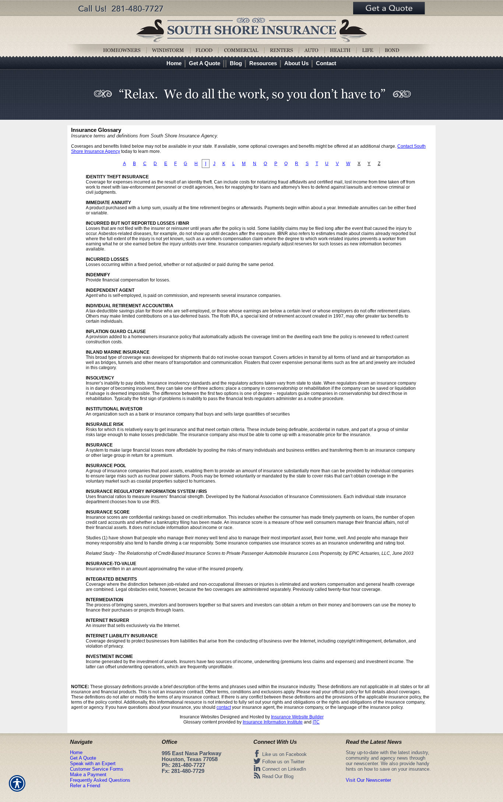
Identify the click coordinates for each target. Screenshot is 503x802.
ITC (316, 722)
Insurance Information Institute (273, 722)
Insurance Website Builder (297, 716)
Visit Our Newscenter (368, 780)
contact (224, 707)
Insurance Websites (199, 716)
